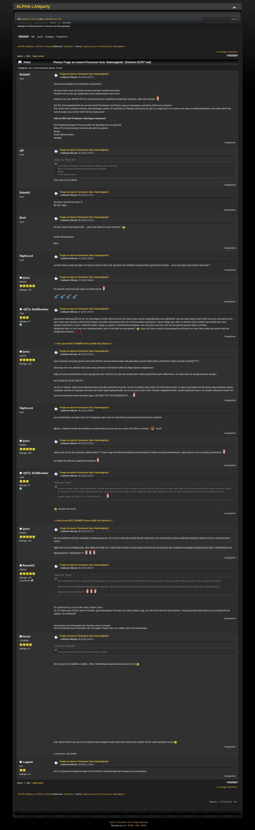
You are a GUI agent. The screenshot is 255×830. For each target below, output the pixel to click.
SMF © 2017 (127, 822)
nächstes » (233, 52)
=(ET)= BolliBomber (36, 309)
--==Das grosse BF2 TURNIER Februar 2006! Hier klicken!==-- (83, 343)
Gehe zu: (213, 802)
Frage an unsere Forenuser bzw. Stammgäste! (84, 74)
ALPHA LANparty (33, 6)
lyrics (26, 277)
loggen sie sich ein (30, 19)
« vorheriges (221, 52)
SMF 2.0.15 (115, 822)
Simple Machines (140, 822)
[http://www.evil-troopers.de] (20, 326)
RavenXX (29, 565)
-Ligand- (28, 762)
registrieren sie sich (52, 19)
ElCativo (67, 46)
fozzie (26, 636)
